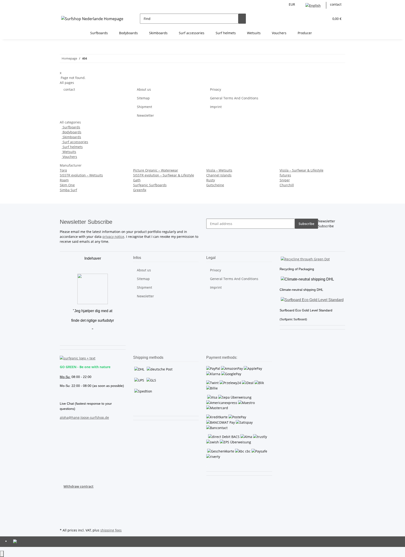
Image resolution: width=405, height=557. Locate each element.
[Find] (242, 19)
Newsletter (145, 115)
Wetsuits (69, 152)
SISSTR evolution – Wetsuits (81, 175)
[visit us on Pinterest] (63, 505)
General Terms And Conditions (234, 98)
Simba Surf (68, 190)
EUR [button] (292, 4)
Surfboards (71, 127)
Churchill (287, 185)
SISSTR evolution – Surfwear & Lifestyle (163, 175)
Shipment (144, 107)
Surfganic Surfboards (150, 185)
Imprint (216, 107)
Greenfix (139, 190)
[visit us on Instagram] (63, 510)
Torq (63, 170)
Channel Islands (219, 175)
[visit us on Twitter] (63, 499)
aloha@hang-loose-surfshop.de (84, 417)
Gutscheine (215, 185)
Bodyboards (71, 132)
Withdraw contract (79, 486)
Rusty (210, 180)
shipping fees (111, 530)
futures (285, 175)
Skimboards (71, 137)
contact (335, 4)
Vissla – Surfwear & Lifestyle (301, 170)
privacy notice (113, 236)
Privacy (215, 89)
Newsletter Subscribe (326, 223)
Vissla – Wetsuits (219, 170)
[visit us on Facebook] (63, 494)
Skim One (67, 185)
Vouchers (69, 156)
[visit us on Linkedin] (63, 521)
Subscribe (306, 223)
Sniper (285, 180)
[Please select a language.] (314, 5)
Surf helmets (72, 147)
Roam (64, 180)
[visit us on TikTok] (63, 516)
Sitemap (143, 98)
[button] (316, 19)
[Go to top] (2, 554)
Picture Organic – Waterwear (155, 170)
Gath (137, 180)
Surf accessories (75, 142)
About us (144, 89)
